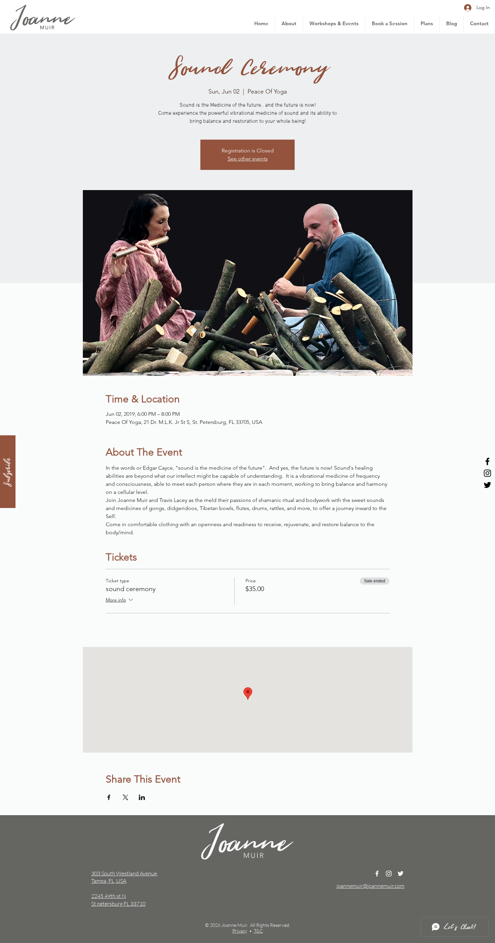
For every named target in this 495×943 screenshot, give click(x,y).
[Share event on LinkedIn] (142, 797)
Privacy (239, 931)
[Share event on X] (125, 797)
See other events (248, 158)
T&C (258, 931)
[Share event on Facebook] (109, 797)
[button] (7, 471)
